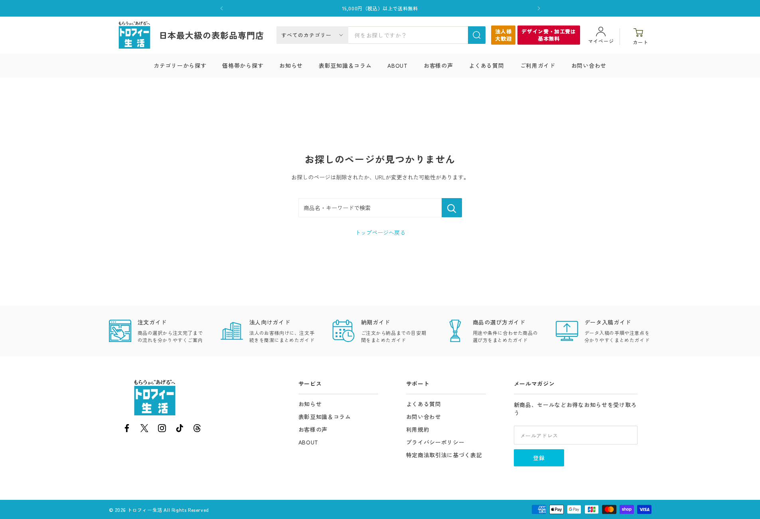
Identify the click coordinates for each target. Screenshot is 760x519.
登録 (539, 458)
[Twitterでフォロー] (144, 429)
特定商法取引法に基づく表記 (444, 455)
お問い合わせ (588, 65)
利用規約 (418, 429)
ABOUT (397, 65)
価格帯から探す (242, 65)
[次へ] (539, 8)
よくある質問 (486, 65)
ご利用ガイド (537, 65)
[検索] (477, 35)
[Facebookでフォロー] (127, 429)
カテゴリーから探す (180, 65)
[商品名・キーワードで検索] (452, 207)
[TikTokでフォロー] (180, 429)
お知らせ (291, 65)
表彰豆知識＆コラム (345, 65)
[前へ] (222, 8)
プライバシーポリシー (435, 442)
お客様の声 (438, 65)
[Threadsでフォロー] (197, 429)
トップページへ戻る (380, 232)
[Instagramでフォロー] (162, 429)
